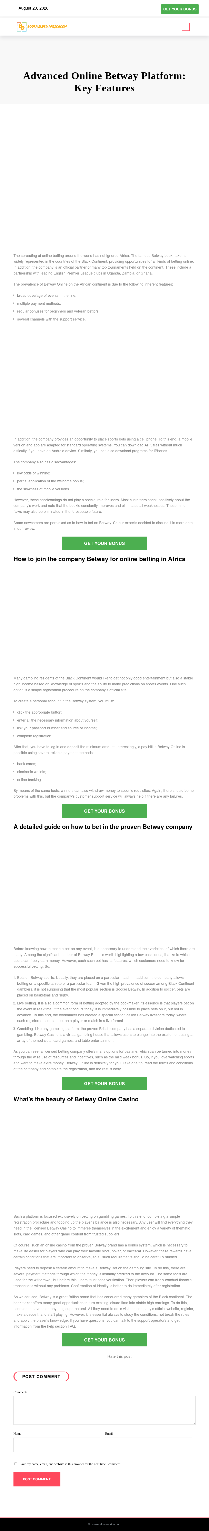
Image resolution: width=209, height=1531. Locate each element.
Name (17, 1433)
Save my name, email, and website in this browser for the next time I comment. (70, 1464)
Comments (20, 1392)
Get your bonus (180, 9)
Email (109, 1433)
